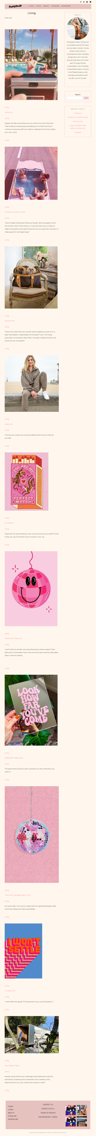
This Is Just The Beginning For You (17, 895)
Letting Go (9, 112)
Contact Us (48, 1104)
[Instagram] (80, 2)
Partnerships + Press (47, 1117)
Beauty (46, 6)
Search (77, 95)
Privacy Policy (48, 1109)
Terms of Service (48, 1113)
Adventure (66, 6)
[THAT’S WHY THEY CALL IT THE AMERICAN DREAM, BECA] (82, 1121)
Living (38, 6)
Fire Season (9, 523)
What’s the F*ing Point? (13, 638)
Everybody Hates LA (45, 1132)
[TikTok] (83, 2)
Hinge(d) (78, 132)
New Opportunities (12, 1065)
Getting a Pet (10, 321)
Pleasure (55, 6)
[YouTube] (90, 2)
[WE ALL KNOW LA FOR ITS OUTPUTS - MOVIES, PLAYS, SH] (71, 1121)
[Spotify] (87, 2)
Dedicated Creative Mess (14, 758)
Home (31, 6)
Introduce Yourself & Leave (15, 212)
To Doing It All (10, 991)
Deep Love (9, 424)
